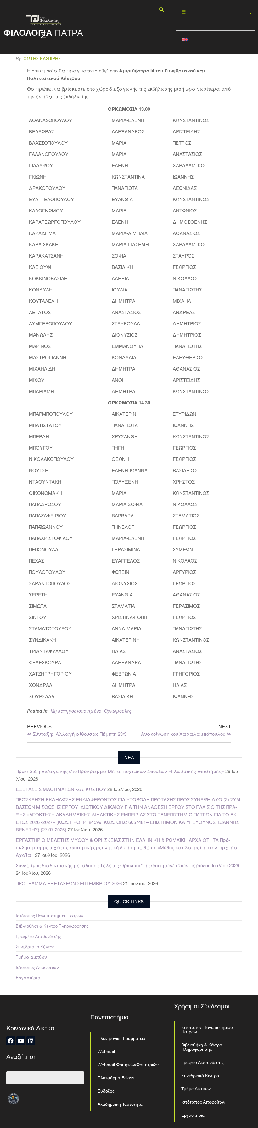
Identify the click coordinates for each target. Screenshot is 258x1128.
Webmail (106, 1051)
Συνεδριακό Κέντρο (35, 946)
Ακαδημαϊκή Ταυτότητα (120, 1104)
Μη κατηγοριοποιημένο (76, 711)
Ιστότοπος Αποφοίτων (37, 967)
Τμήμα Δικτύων (31, 957)
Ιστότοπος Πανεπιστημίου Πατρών (49, 915)
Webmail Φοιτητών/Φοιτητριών (128, 1064)
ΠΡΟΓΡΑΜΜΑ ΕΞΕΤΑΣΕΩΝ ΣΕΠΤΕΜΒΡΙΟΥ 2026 (69, 883)
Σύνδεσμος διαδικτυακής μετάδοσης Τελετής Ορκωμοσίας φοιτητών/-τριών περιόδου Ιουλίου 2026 (127, 865)
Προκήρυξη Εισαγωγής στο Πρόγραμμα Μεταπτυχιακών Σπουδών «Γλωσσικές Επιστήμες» (120, 771)
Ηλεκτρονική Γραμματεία (121, 1038)
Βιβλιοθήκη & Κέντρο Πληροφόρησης (52, 926)
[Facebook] (10, 1040)
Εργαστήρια (28, 978)
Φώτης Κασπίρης (42, 58)
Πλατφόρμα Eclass (116, 1077)
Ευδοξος (106, 1090)
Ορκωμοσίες (118, 711)
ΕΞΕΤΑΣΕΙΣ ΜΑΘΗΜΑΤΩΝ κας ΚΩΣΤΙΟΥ (61, 789)
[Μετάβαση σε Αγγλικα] (215, 41)
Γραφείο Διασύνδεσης (38, 936)
